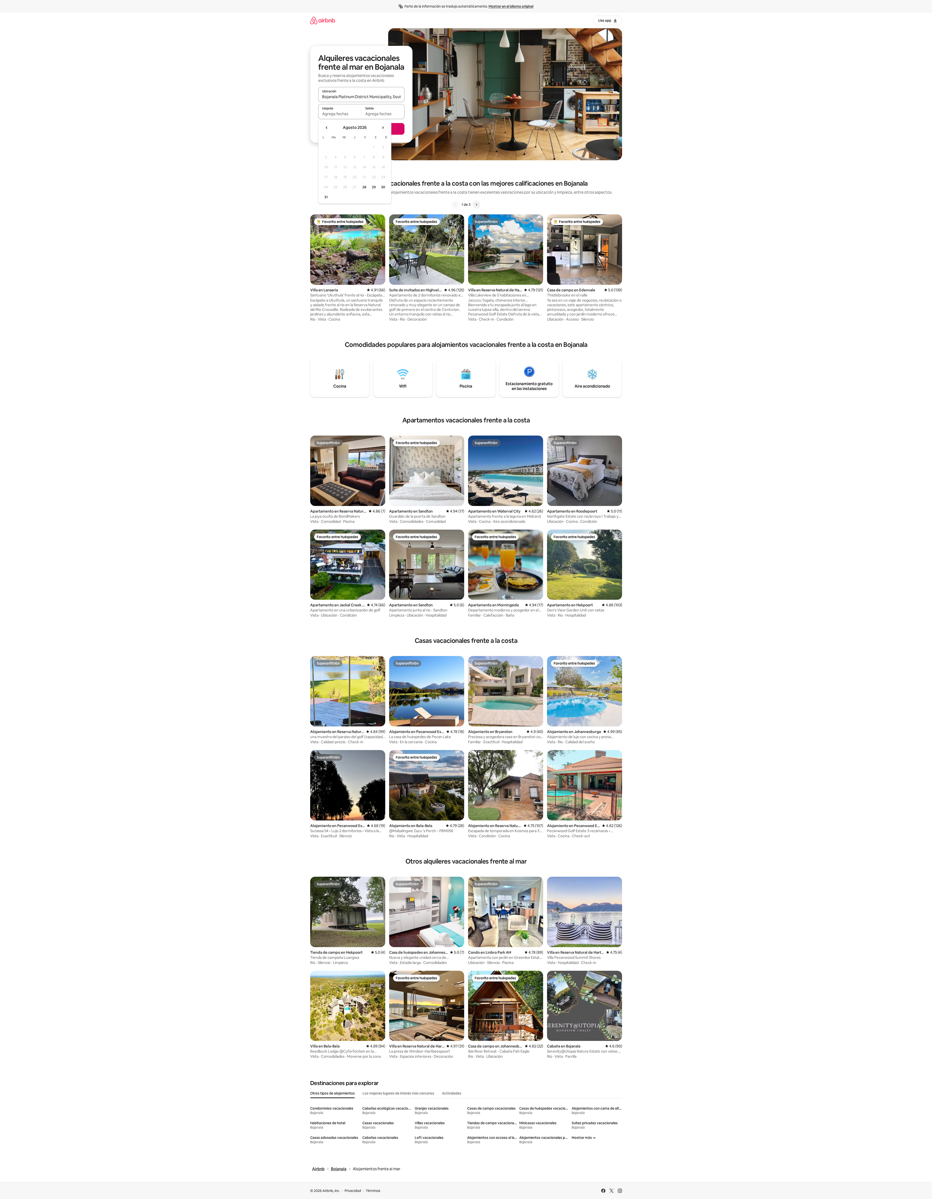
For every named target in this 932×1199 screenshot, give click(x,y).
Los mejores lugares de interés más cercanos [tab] (398, 1093)
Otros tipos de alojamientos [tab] (332, 1093)
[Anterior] (456, 205)
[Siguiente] (476, 205)
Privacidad (353, 1191)
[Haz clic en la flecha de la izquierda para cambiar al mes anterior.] (326, 127)
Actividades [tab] (451, 1093)
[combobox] (361, 97)
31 (326, 197)
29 (374, 187)
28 (364, 187)
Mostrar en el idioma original (511, 6)
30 (383, 187)
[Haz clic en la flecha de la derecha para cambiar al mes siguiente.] (382, 127)
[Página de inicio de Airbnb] (322, 20)
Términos (373, 1191)
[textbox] (339, 114)
